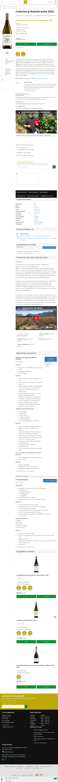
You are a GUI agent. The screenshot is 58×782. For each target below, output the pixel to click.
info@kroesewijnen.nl (7, 727)
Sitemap (37, 766)
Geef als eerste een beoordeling (24, 253)
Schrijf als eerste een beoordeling (24, 15)
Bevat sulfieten (38, 224)
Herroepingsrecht (36, 768)
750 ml (36, 218)
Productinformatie (21, 192)
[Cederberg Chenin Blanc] (36, 609)
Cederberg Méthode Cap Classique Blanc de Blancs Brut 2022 (35, 666)
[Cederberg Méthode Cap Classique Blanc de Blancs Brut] (36, 654)
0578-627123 (5, 725)
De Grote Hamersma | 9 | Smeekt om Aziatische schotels (34, 236)
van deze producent (24, 340)
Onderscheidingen (33, 192)
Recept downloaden (51, 359)
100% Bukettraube (39, 222)
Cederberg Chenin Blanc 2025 (26, 620)
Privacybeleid (27, 768)
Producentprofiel (21, 196)
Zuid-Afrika (37, 209)
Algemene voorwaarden (46, 766)
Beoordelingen (44, 192)
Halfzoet (36, 207)
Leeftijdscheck (19, 768)
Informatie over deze (22, 334)
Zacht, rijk (20, 578)
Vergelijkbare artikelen (47, 196)
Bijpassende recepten (33, 196)
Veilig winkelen (29, 766)
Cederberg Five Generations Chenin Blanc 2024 (32, 575)
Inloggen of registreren (9, 766)
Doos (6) (46, 44)
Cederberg (36, 211)
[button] (18, 54)
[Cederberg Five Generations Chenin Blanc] (36, 564)
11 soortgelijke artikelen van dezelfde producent (44, 15)
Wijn (35, 204)
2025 (35, 215)
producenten (45, 339)
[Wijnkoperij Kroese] (25, 2)
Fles (26, 44)
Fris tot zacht (21, 623)
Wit (35, 205)
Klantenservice (20, 766)
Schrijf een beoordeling (49, 247)
